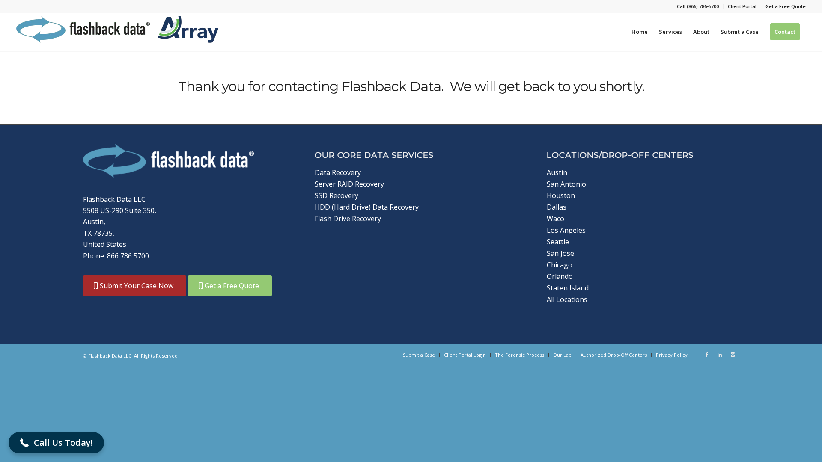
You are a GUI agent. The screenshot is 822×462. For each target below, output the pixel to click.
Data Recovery (338, 172)
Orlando (560, 276)
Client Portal (742, 6)
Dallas (556, 207)
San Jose (560, 253)
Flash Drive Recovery (348, 218)
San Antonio (566, 184)
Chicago (559, 265)
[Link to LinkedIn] (719, 354)
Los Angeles (566, 230)
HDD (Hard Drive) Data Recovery (367, 207)
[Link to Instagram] (732, 354)
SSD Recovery (336, 195)
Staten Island (568, 288)
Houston (561, 195)
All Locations (567, 299)
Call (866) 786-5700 (698, 6)
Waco (555, 218)
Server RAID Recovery (349, 184)
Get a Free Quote (785, 6)
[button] (56, 442)
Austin (557, 172)
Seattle (558, 241)
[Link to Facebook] (706, 354)
